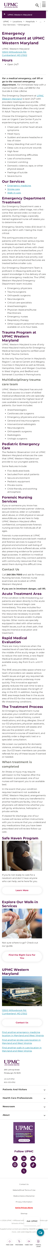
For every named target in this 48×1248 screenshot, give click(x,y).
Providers (19, 1244)
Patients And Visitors (15, 1089)
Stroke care (13, 189)
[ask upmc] (40, 1232)
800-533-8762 (9, 1082)
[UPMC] (11, 5)
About (6, 1115)
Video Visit (29, 1244)
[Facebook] (15, 1159)
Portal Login (38, 1245)
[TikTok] (33, 1165)
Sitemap (24, 1214)
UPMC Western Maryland (20, 15)
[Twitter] (24, 1171)
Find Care (9, 1244)
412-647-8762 (9, 1079)
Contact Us (22, 1022)
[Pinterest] (24, 1165)
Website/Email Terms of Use (24, 1190)
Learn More (22, 890)
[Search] (37, 5)
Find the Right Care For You (22, 956)
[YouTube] (33, 1159)
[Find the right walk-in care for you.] (22, 924)
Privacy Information (24, 1202)
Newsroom (9, 1106)
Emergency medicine (19, 185)
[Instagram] (15, 1165)
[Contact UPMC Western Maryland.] (22, 991)
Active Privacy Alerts (24, 1208)
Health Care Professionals (17, 1098)
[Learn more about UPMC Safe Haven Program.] (22, 856)
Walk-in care (14, 193)
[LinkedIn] (24, 1159)
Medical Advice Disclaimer (24, 1196)
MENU (43, 2)
